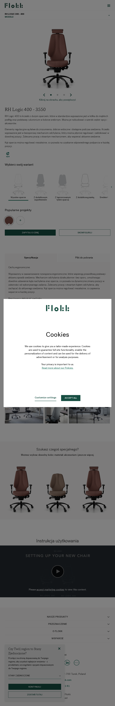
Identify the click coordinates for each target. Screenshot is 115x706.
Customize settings (45, 398)
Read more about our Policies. (57, 368)
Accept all (71, 398)
